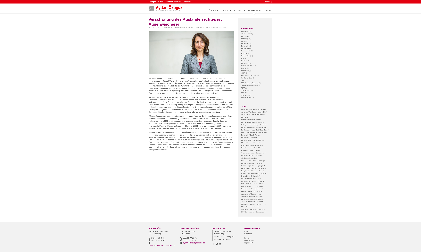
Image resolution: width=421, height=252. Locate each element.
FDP (258, 143)
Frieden (257, 150)
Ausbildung (252, 112)
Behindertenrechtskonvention (250, 120)
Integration (154, 150)
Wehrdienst (244, 209)
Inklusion (251, 163)
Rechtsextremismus (255, 189)
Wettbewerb (253, 209)
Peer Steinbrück (246, 184)
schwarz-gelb (245, 194)
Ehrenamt (262, 140)
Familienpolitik (245, 51)
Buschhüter (264, 130)
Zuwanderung (260, 212)
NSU (258, 176)
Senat (253, 194)
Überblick (214, 10)
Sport (243, 88)
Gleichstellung (252, 158)
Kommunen (261, 168)
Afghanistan (245, 109)
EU (242, 143)
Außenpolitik (245, 36)
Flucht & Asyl (245, 56)
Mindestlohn (245, 176)
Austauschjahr (245, 114)
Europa (247, 143)
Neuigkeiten (254, 10)
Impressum (248, 243)
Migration (161, 150)
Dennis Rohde (254, 135)
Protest (259, 186)
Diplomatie (254, 137)
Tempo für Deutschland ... (223, 239)
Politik (261, 184)
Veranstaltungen (246, 90)
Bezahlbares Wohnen (256, 122)
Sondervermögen (246, 78)
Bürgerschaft (255, 130)
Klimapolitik (245, 70)
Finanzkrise (245, 145)
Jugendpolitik (261, 166)
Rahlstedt (244, 189)
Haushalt (244, 163)
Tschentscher (250, 202)
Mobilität (253, 176)
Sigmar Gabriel (246, 196)
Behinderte (244, 117)
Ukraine (261, 202)
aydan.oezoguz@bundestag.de (195, 243)
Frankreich (244, 150)
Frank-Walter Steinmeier (257, 148)
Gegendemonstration (247, 153)
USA (242, 207)
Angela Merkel (255, 109)
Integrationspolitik (189, 27)
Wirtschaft (262, 209)
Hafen (254, 161)
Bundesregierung (253, 125)
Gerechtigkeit (260, 153)
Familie (253, 143)
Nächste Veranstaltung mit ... (225, 237)
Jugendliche (251, 166)
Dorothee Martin (246, 140)
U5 (257, 202)
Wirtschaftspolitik (246, 97)
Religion (243, 191)
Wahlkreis (239, 10)
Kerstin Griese (245, 168)
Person (227, 10)
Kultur (248, 171)
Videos (268, 2)
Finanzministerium (256, 145)
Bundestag (244, 39)
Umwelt (259, 204)
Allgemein (179, 27)
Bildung (243, 125)
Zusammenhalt (249, 212)
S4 (254, 191)
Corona (243, 41)
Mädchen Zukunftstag (258, 171)
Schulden (259, 191)
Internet (243, 68)
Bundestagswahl (246, 127)
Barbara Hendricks (258, 114)
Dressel (255, 140)
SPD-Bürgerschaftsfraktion (249, 85)
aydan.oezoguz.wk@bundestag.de (162, 245)
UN (264, 204)
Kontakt (268, 10)
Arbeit (263, 109)
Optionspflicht (245, 181)
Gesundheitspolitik (247, 155)
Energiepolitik (245, 48)
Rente (250, 191)
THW (242, 202)
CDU (242, 132)
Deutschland (245, 137)
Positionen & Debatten (202, 27)
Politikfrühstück (246, 186)
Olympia (253, 178)
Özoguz (254, 181)
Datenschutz (245, 43)
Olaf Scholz (245, 178)
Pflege (255, 184)
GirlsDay (244, 158)
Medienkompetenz (253, 173)
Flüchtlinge (244, 148)
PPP (254, 186)
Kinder (254, 168)
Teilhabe (260, 199)
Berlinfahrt (244, 122)
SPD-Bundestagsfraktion (218, 27)
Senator (258, 194)
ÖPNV (243, 73)
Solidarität (255, 196)
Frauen (243, 58)
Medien (243, 173)
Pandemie (261, 181)
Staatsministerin (251, 199)
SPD (242, 80)
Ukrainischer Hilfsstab (248, 204)
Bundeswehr (245, 130)
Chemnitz (249, 132)
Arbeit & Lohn (245, 34)
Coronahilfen (263, 132)
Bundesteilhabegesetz (260, 127)
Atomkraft (244, 112)
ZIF (242, 212)
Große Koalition (246, 161)
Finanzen (244, 53)
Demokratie (245, 46)
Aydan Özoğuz (167, 27)
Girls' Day (244, 61)
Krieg (243, 171)
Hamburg (244, 63)
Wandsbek (244, 95)
